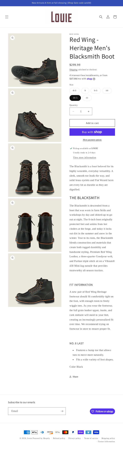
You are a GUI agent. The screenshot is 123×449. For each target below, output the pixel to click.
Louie (29, 438)
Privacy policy (75, 438)
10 (109, 91)
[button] (6, 16)
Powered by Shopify (41, 438)
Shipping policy (108, 438)
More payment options (92, 140)
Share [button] (75, 377)
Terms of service (91, 438)
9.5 (97, 91)
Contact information (106, 441)
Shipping (73, 70)
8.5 (76, 91)
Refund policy (59, 438)
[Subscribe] (62, 411)
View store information (84, 157)
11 (89, 98)
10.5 (75, 98)
